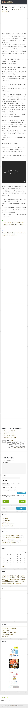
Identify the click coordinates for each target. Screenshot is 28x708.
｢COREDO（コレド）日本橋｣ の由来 (9, 540)
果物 (7, 581)
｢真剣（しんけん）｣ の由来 (7, 634)
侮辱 (24, 577)
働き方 (3, 579)
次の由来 (22, 501)
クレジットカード (19, 575)
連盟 (15, 583)
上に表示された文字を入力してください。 (11, 483)
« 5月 (3, 566)
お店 (18, 9)
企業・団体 (15, 9)
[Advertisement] (14, 22)
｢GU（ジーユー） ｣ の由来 (9, 430)
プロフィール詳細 (15, 447)
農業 (12, 583)
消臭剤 (13, 581)
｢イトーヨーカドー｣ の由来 (9, 435)
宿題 (17, 579)
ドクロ (17, 576)
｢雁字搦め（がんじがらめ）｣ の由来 (9, 632)
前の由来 (5, 501)
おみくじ (6, 575)
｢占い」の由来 (5, 518)
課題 (10, 583)
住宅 (22, 577)
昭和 (23, 579)
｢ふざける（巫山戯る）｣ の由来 (8, 523)
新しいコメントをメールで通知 (9, 487)
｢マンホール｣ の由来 (6, 539)
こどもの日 (10, 575)
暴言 (3, 581)
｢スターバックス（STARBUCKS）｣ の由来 (10, 535)
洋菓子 (10, 581)
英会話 (8, 583)
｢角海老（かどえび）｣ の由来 (10, 437)
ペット (7, 577)
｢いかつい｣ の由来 (5, 630)
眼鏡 (20, 581)
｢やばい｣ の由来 (5, 522)
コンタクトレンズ (7, 576)
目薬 (15, 581)
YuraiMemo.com (14, 705)
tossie (4, 9)
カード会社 (14, 575)
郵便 (17, 583)
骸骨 (20, 583)
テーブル (12, 576)
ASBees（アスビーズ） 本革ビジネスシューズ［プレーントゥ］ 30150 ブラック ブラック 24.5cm (13, 224)
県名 (17, 581)
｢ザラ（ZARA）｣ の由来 (9, 433)
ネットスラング (22, 576)
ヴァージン (19, 577)
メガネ (10, 577)
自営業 (5, 583)
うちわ (3, 575)
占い (9, 579)
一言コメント (5, 462)
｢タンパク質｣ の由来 (6, 520)
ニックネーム (5, 475)
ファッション (5, 11)
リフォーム (15, 577)
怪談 (19, 579)
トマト (15, 576)
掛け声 (21, 579)
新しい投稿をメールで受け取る (9, 490)
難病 (19, 583)
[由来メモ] (7, 2)
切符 (5, 579)
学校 (14, 579)
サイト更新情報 (5, 636)
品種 (12, 579)
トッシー (19, 540)
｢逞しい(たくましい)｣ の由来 (7, 525)
